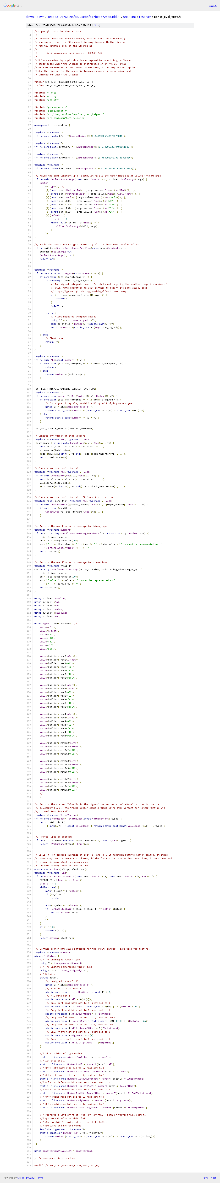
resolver (145, 17)
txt (206, 1177)
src (125, 17)
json (214, 1177)
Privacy (30, 1177)
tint (133, 17)
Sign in (213, 5)
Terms (39, 1177)
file (96, 25)
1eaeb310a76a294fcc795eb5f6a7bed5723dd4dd (82, 17)
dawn (30, 17)
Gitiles (20, 1177)
